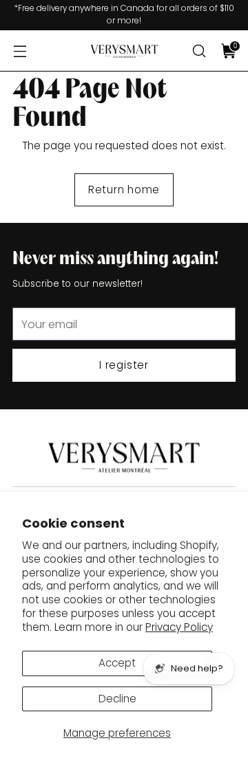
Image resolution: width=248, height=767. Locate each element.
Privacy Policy (179, 627)
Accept (117, 663)
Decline (117, 698)
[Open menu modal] (20, 51)
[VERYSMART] (124, 51)
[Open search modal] (199, 51)
